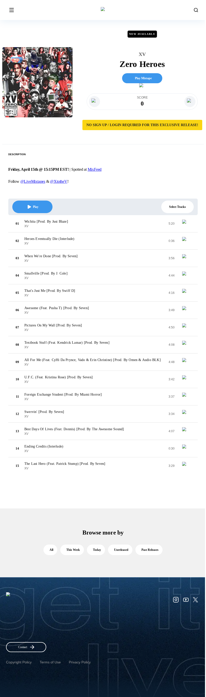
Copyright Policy (19, 662)
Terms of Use (50, 662)
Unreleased (121, 550)
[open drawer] (12, 10)
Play (35, 207)
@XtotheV (58, 181)
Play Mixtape (143, 78)
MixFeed (95, 169)
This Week (73, 550)
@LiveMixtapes (32, 181)
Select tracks (177, 207)
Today (97, 550)
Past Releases (150, 550)
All (51, 550)
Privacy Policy (80, 662)
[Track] (186, 223)
